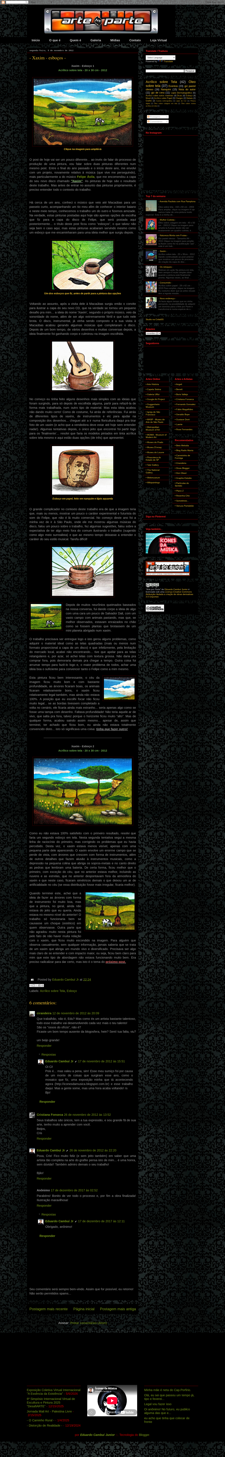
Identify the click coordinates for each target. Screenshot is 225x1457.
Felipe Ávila (85, 176)
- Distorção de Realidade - (44, 1425)
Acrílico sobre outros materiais (159, 96)
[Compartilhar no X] (36, 985)
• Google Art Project (155, 399)
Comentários (155, 121)
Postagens (154, 117)
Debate (189, 98)
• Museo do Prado (154, 442)
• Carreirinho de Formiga (182, 456)
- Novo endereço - (167, 298)
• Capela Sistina (153, 389)
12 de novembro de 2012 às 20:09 (75, 1013)
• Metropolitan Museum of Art (153, 428)
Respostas (48, 1054)
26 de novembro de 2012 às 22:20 (92, 1150)
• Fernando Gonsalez (185, 404)
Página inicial (83, 1309)
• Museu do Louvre (155, 452)
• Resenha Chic (182, 495)
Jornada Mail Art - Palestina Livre (49, 1411)
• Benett (178, 389)
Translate (168, 61)
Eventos (173, 86)
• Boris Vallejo (181, 394)
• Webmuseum (153, 477)
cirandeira (44, 1013)
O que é (54, 40)
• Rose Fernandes (183, 429)
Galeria (95, 40)
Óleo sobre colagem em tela (165, 103)
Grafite (149, 101)
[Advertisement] (112, 1358)
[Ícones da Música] (168, 553)
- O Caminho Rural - (40, 1420)
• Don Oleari (181, 473)
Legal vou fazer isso (157, 1404)
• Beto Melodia (182, 445)
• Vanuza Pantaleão (184, 506)
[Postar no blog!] (33, 985)
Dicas (179, 96)
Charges (179, 98)
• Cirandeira (180, 463)
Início (36, 40)
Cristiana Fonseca (50, 1114)
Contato (135, 40)
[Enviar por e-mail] (30, 985)
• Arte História (152, 384)
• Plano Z (179, 491)
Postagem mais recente (48, 1309)
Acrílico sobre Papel (163, 98)
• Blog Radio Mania (184, 450)
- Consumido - (165, 282)
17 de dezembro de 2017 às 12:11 (101, 1221)
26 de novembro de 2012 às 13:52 (87, 1114)
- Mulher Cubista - (167, 220)
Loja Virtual (158, 40)
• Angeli (178, 384)
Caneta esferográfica (164, 101)
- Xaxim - (162, 251)
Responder (44, 1045)
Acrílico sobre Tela (52, 991)
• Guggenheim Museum (153, 405)
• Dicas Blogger (182, 468)
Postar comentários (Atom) (88, 1323)
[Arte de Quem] (168, 575)
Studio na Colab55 (155, 319)
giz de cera (157, 92)
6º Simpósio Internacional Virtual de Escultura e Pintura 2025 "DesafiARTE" (51, 1402)
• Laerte (178, 424)
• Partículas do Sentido (182, 484)
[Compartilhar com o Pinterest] (42, 985)
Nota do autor (187, 89)
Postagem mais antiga (118, 1309)
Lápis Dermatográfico (181, 93)
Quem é (75, 40)
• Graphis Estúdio (183, 478)
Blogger (144, 1434)
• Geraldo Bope (182, 414)
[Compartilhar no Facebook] (39, 985)
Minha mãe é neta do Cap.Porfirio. (167, 1390)
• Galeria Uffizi (152, 394)
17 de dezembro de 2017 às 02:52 (74, 1190)
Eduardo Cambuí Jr (59, 1061)
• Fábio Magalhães (184, 409)
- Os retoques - (165, 267)
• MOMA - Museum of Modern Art (156, 436)
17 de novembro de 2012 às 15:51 (101, 1061)
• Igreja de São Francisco (153, 413)
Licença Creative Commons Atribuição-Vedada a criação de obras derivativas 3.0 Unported (169, 594)
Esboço (72, 991)
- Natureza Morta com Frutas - (173, 235)
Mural (148, 98)
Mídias (115, 40)
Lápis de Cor (181, 101)
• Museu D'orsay (154, 447)
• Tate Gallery (152, 465)
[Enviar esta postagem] (32, 979)
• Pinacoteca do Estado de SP (153, 458)
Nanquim (166, 89)
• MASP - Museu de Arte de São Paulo (155, 420)
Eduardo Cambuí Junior (176, 589)
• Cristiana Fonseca (184, 399)
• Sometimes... (182, 500)
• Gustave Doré (182, 419)
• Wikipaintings (153, 482)
